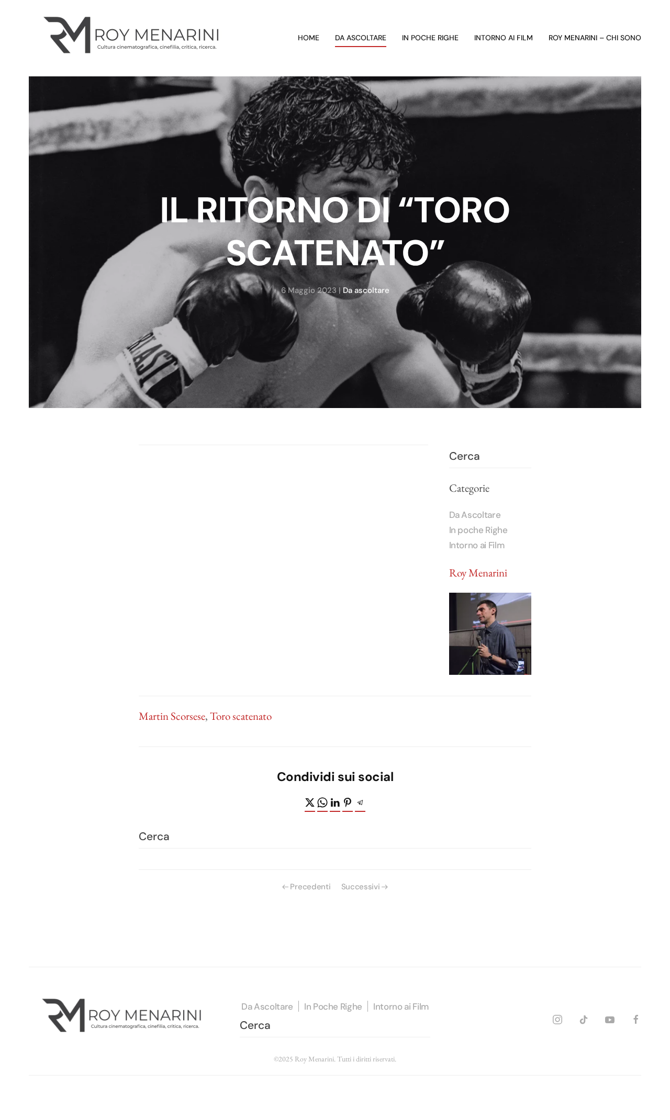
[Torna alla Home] (133, 38)
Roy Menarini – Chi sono (595, 37)
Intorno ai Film (477, 545)
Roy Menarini (478, 572)
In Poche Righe (333, 1006)
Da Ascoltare (475, 515)
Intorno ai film (503, 37)
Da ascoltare (360, 37)
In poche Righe (478, 530)
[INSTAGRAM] (557, 1018)
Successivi (360, 886)
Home (308, 37)
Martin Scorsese (172, 716)
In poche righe (430, 37)
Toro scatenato (241, 716)
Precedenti (310, 886)
